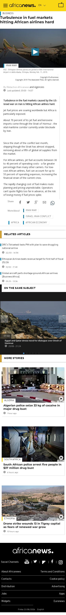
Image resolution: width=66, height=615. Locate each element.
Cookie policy (57, 579)
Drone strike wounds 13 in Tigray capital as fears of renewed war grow (31, 525)
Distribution (8, 586)
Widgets (5, 601)
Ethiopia (9, 518)
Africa (15, 222)
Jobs (4, 594)
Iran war (11, 65)
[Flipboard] (44, 562)
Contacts (6, 579)
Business (8, 13)
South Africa (12, 459)
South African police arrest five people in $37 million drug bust (32, 466)
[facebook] (52, 562)
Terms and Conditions (52, 572)
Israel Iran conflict (38, 216)
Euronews (59, 601)
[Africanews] (22, 5)
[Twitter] (35, 562)
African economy (36, 222)
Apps (62, 594)
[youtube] (27, 562)
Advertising (58, 586)
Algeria (9, 400)
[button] (35, 52)
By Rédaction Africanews (16, 87)
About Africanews (11, 572)
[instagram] (60, 562)
